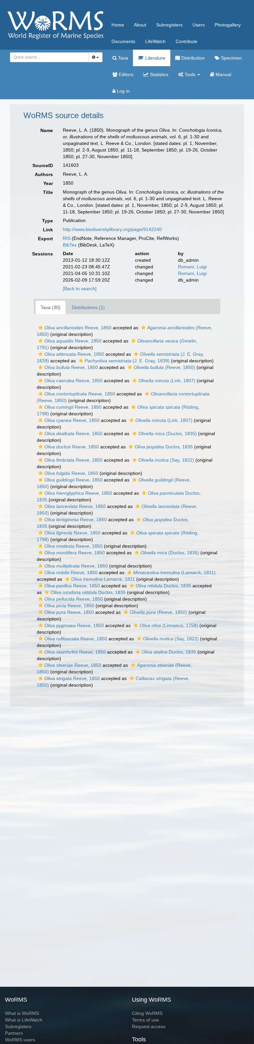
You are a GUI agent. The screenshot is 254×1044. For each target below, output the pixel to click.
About (140, 24)
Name (46, 130)
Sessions (42, 253)
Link (48, 229)
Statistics (158, 74)
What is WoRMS (22, 1013)
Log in (122, 91)
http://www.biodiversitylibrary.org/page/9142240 (112, 229)
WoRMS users (20, 1039)
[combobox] (49, 57)
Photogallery (228, 24)
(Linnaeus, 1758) (169, 625)
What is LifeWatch (23, 1019)
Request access (148, 1026)
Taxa (122, 58)
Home (117, 24)
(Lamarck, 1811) (174, 572)
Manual (222, 74)
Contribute (186, 41)
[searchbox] (47, 57)
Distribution (192, 58)
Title (48, 192)
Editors (125, 74)
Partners (14, 1033)
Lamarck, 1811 (103, 579)
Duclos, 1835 (164, 446)
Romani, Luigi (192, 266)
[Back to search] (80, 288)
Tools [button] (190, 74)
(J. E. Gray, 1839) (127, 360)
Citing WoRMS (147, 1013)
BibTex (70, 245)
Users (198, 24)
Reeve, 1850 (77, 327)
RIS (66, 238)
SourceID (42, 165)
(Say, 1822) (166, 460)
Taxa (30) (51, 307)
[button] (40, 327)
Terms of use (145, 1019)
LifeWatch (155, 41)
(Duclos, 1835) (167, 433)
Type (47, 220)
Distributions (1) (88, 307)
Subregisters (169, 24)
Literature (154, 58)
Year (48, 183)
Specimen (231, 58)
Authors (44, 174)
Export (45, 238)
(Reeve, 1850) (164, 367)
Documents (123, 41)
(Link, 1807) (166, 380)
